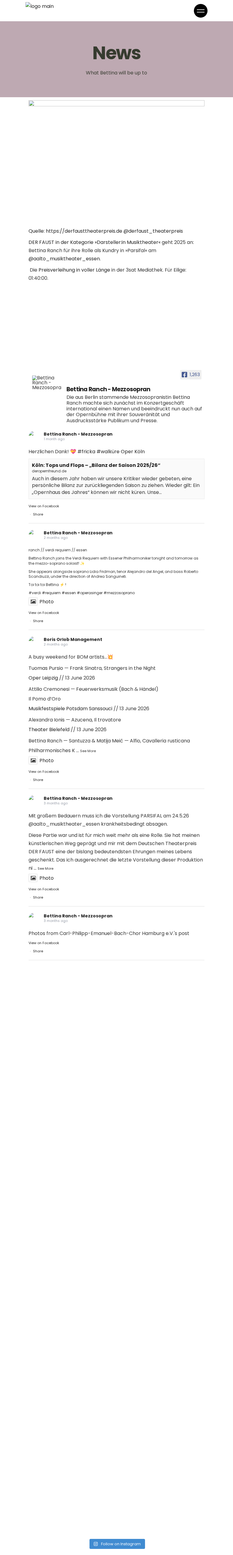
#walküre (108, 451)
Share (38, 514)
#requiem (51, 592)
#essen (69, 592)
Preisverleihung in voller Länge (74, 269)
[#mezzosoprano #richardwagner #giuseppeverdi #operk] (72, 1149)
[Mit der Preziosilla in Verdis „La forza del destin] (72, 1355)
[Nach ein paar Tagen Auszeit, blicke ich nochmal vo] (161, 1406)
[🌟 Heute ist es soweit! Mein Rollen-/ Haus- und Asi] (161, 1355)
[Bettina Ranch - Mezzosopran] (47, 383)
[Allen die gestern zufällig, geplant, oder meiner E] (161, 1046)
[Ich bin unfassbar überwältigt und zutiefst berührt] (72, 1200)
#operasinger (90, 592)
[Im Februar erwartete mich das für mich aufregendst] (72, 1406)
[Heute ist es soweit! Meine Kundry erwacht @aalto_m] (72, 1303)
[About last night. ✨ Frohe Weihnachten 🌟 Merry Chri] (161, 1303)
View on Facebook (44, 506)
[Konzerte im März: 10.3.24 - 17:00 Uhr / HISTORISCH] (72, 1509)
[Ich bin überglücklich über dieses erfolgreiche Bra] (72, 1458)
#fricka (86, 451)
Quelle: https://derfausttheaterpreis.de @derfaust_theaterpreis (106, 231)
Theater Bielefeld (49, 729)
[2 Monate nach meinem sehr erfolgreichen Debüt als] (161, 1458)
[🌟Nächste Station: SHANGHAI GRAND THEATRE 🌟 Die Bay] (72, 1252)
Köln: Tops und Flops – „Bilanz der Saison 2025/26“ (96, 465)
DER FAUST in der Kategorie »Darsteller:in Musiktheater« (94, 242)
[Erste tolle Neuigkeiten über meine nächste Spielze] (161, 1252)
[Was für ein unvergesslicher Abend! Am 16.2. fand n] (161, 1509)
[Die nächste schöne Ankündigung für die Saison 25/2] (161, 1200)
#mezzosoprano (119, 592)
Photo (46, 601)
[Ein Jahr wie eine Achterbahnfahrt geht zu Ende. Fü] (72, 1046)
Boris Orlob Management (73, 639)
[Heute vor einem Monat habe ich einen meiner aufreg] (72, 1097)
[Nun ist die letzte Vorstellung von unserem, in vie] (161, 1097)
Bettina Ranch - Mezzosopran (78, 434)
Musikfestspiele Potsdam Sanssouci (70, 708)
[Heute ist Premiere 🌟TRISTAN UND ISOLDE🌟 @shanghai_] (161, 1149)
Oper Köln (133, 451)
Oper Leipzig (43, 677)
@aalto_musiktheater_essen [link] (64, 258)
